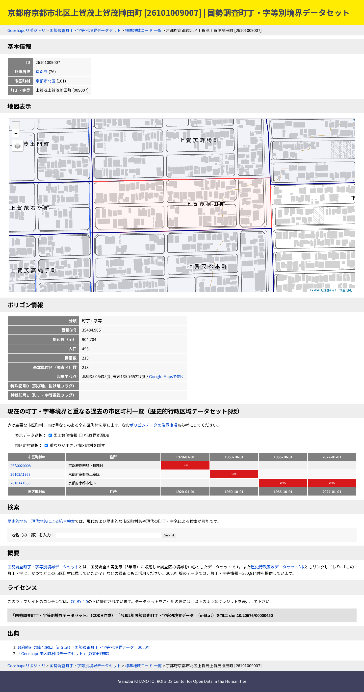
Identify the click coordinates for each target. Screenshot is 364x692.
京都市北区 (45, 81)
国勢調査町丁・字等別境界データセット (85, 30)
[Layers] (17, 145)
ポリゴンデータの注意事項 (153, 425)
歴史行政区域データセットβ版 (278, 567)
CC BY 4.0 (79, 601)
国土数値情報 (65, 435)
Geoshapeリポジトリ (26, 30)
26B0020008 (20, 465)
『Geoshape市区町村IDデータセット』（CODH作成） (64, 653)
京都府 (42, 71)
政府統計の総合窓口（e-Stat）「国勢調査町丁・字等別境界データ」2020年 (84, 647)
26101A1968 (20, 482)
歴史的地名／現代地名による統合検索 (41, 521)
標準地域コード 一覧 (143, 30)
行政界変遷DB (96, 435)
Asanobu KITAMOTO (136, 681)
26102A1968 (20, 474)
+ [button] (16, 125)
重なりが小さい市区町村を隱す (77, 445)
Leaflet (314, 290)
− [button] (16, 133)
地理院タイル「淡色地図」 (337, 290)
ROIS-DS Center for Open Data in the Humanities (202, 681)
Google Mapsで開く (167, 376)
